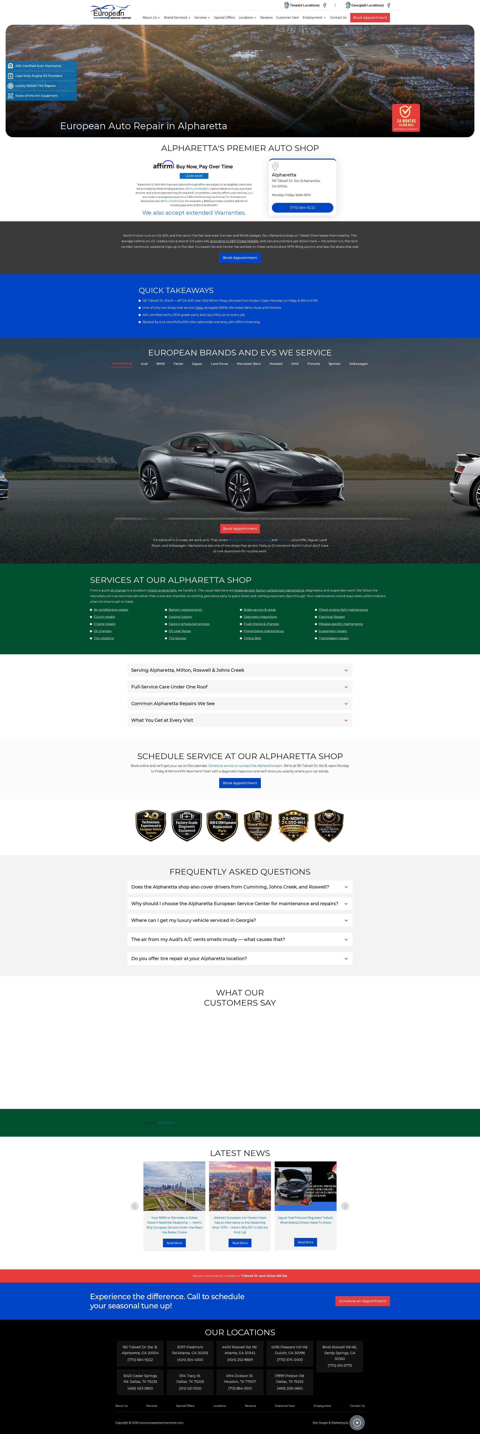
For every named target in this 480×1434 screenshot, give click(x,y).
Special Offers (224, 17)
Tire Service (177, 638)
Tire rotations (104, 638)
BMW (160, 364)
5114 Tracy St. (190, 1376)
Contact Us (338, 17)
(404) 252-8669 (240, 1360)
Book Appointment (370, 18)
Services (200, 17)
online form (166, 1122)
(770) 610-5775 (340, 1366)
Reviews (266, 17)
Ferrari (178, 364)
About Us (149, 17)
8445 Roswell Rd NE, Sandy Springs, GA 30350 (339, 1353)
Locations (246, 17)
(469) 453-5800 (140, 1388)
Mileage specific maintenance (341, 624)
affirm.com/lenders (196, 188)
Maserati (276, 364)
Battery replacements (185, 610)
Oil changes (102, 631)
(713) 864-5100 (240, 1388)
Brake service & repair (260, 610)
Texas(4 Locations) (305, 5)
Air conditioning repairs (111, 610)
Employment (312, 17)
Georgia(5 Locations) (367, 5)
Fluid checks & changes (261, 624)
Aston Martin (122, 363)
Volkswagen (358, 364)
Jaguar (197, 364)
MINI (295, 364)
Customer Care (287, 17)
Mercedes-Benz (249, 364)
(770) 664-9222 (302, 208)
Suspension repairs (333, 631)
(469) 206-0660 (290, 1388)
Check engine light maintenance (343, 610)
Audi (144, 364)
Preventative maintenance (264, 631)
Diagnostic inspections (260, 617)
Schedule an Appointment (362, 1301)
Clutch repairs (104, 617)
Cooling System (180, 617)
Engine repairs (104, 624)
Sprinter (334, 364)
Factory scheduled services (189, 624)
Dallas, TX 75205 (190, 1382)
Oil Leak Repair (180, 631)
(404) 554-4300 (190, 1360)
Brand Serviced (175, 17)
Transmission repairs (334, 638)
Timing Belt (252, 638)
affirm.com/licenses (172, 200)
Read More (174, 1243)
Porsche (313, 364)
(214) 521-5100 (190, 1388)
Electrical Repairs (332, 617)
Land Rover (219, 364)
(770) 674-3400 (290, 1360)
